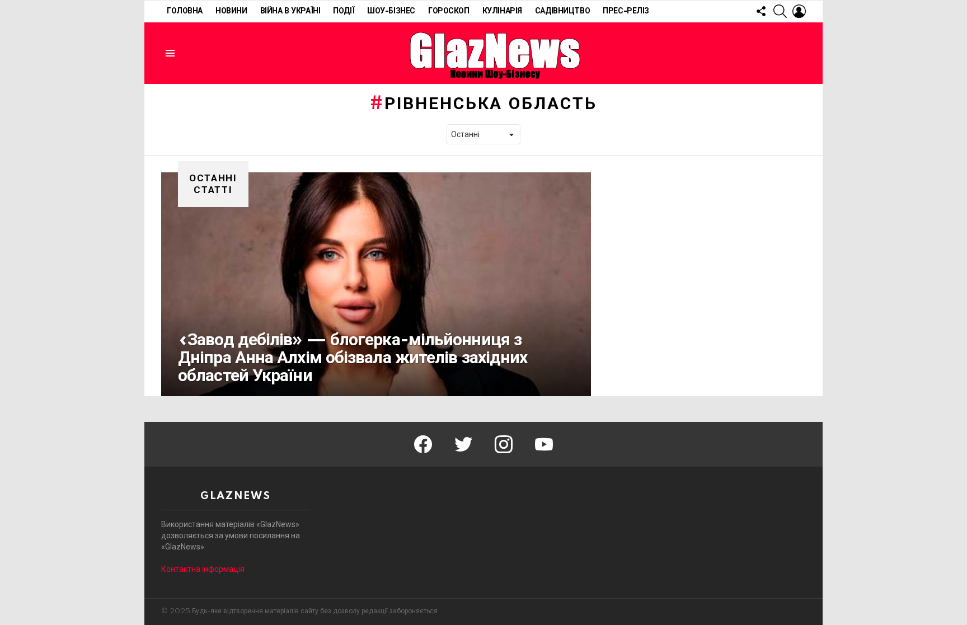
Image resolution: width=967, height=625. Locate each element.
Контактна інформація (203, 569)
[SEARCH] (780, 11)
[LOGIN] (799, 11)
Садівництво (562, 11)
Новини (231, 11)
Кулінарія (502, 11)
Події (343, 11)
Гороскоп (449, 11)
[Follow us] (761, 11)
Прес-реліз (626, 11)
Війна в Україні (290, 11)
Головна (185, 11)
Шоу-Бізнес (391, 11)
